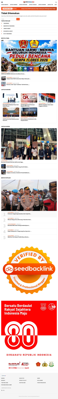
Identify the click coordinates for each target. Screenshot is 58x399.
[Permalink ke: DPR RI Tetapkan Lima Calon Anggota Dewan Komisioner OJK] (47, 98)
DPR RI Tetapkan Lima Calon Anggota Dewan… (46, 105)
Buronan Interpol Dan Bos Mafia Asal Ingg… (12, 162)
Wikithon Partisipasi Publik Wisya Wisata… (18, 237)
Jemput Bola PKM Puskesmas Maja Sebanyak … (18, 78)
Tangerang (6, 23)
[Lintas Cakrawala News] (29, 2)
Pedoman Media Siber (6, 385)
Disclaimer (40, 380)
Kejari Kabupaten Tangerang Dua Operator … (19, 231)
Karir (38, 378)
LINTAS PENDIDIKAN (12, 224)
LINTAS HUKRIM (4, 160)
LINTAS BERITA (4, 72)
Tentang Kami (4, 382)
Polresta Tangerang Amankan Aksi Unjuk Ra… (19, 213)
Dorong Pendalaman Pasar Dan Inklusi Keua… (11, 105)
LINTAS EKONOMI (6, 103)
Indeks (3, 378)
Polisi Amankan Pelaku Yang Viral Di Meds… (17, 167)
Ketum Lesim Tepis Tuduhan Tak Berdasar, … (18, 84)
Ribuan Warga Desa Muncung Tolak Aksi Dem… (20, 219)
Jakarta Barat (6, 28)
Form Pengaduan (41, 382)
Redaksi (3, 380)
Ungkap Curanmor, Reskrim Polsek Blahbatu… (18, 172)
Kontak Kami (22, 382)
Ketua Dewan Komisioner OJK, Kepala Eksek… (28, 119)
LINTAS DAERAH (11, 235)
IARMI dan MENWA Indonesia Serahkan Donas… (13, 74)
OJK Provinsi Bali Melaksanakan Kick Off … (11, 119)
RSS (3, 390)
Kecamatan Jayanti (8, 31)
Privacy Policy (22, 380)
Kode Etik (21, 378)
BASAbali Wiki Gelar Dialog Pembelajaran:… (19, 225)
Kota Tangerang (7, 33)
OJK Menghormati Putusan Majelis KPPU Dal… (28, 105)
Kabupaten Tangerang (8, 26)
